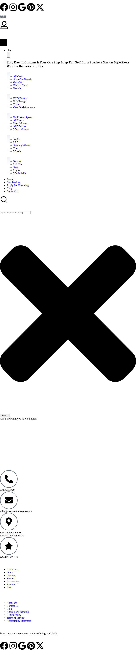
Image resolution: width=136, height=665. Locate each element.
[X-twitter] (40, 7)
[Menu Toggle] (3, 42)
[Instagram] (13, 7)
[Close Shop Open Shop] (8, 55)
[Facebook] (4, 7)
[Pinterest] (31, 7)
